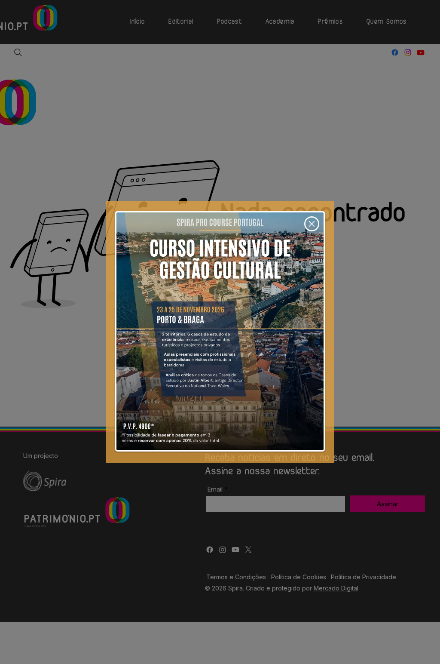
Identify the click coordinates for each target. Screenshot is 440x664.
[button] (311, 223)
